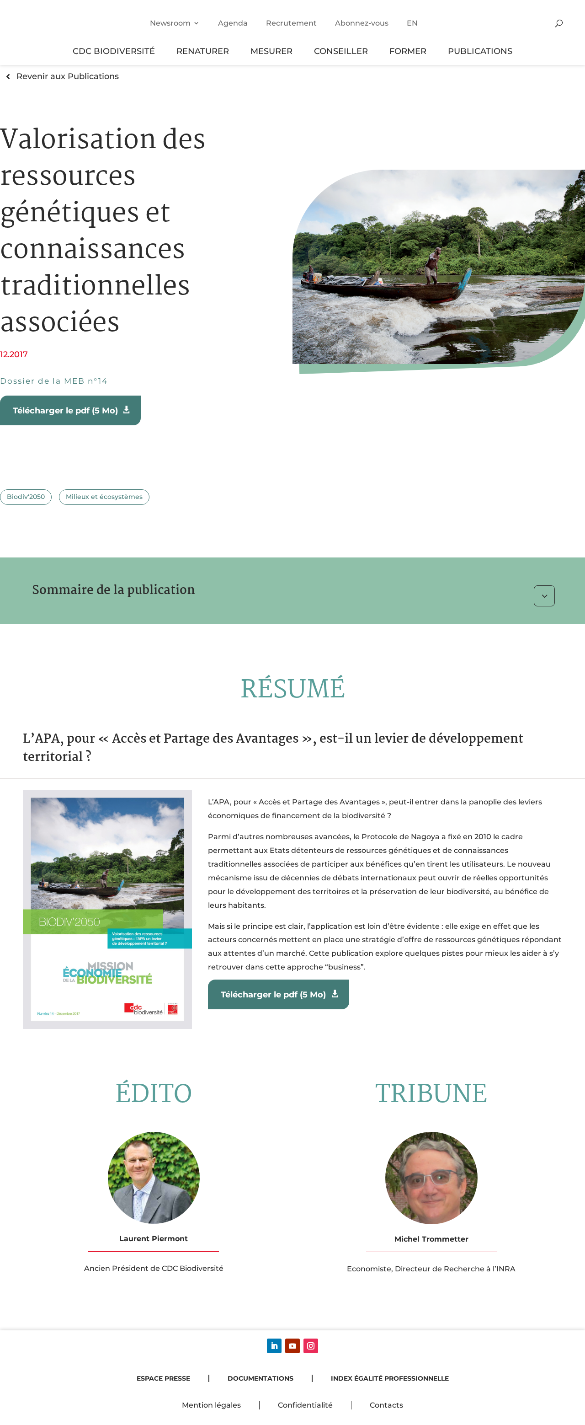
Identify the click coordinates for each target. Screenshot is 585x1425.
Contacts (386, 1405)
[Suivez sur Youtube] (292, 1346)
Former (407, 51)
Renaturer (202, 51)
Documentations (260, 1378)
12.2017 (14, 354)
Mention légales (211, 1405)
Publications (480, 51)
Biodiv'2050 (26, 497)
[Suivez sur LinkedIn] (274, 1346)
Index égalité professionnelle (390, 1378)
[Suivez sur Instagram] (310, 1346)
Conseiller (341, 51)
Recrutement (291, 23)
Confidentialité (305, 1405)
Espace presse (163, 1378)
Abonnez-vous (361, 23)
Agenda (233, 23)
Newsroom (170, 23)
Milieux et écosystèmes (104, 497)
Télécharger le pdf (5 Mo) (66, 410)
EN (412, 23)
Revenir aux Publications (67, 76)
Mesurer (271, 51)
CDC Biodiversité (114, 51)
